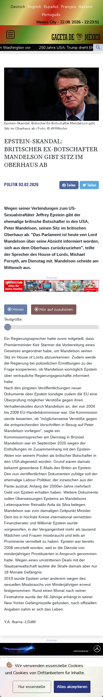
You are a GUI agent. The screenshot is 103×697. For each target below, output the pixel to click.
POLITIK (11, 184)
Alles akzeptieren (72, 686)
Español (51, 6)
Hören (18, 309)
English (34, 6)
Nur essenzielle (31, 686)
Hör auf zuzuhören (55, 309)
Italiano (85, 6)
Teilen (71, 185)
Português (51, 14)
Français (68, 6)
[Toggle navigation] (10, 34)
